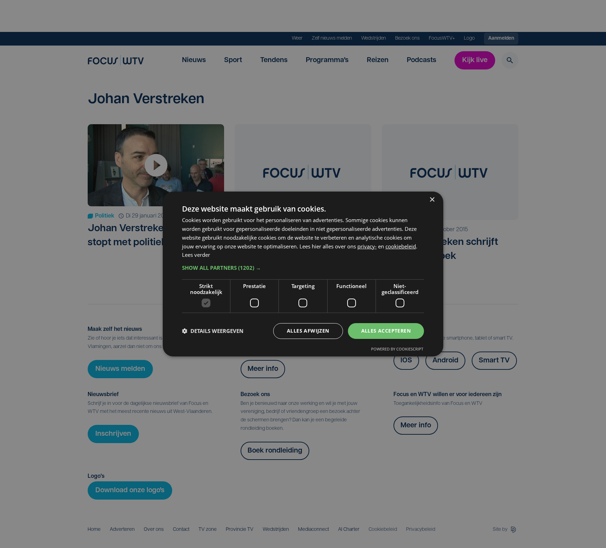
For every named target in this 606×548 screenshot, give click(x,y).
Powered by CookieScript (397, 349)
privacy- (367, 246)
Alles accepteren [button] (386, 330)
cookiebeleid (400, 246)
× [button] (432, 199)
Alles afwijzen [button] (308, 330)
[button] (303, 268)
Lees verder (196, 254)
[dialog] (303, 274)
